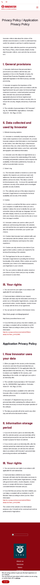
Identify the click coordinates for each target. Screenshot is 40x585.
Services (20, 564)
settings (17, 578)
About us (20, 561)
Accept (5, 582)
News (20, 567)
